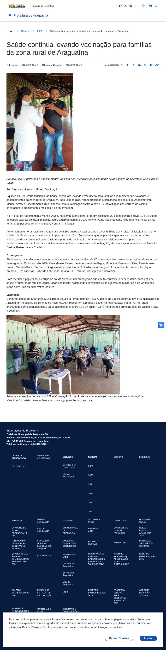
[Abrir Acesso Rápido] (135, 5)
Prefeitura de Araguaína (31, 15)
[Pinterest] (145, 65)
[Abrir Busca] (156, 6)
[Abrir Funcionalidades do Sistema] (150, 5)
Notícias (25, 31)
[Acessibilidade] (125, 5)
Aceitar (148, 638)
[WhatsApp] (121, 65)
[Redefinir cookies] (130, 5)
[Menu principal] (9, 15)
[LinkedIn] (139, 65)
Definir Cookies (119, 638)
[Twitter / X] (133, 65)
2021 (39, 31)
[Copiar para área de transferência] (157, 65)
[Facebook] (127, 65)
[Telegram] (151, 65)
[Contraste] (120, 5)
